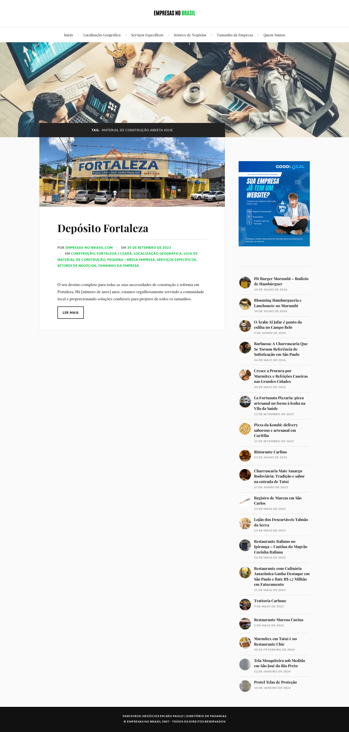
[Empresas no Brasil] (174, 13)
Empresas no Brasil (144, 721)
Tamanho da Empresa (235, 34)
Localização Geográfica (102, 34)
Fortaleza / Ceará (114, 253)
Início (68, 34)
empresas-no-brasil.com (89, 247)
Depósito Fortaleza (102, 228)
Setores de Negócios (190, 34)
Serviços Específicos (147, 34)
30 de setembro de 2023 (149, 247)
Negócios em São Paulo (163, 716)
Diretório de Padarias (206, 716)
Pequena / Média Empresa (131, 260)
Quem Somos (274, 34)
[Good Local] (274, 254)
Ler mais (71, 312)
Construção (83, 253)
